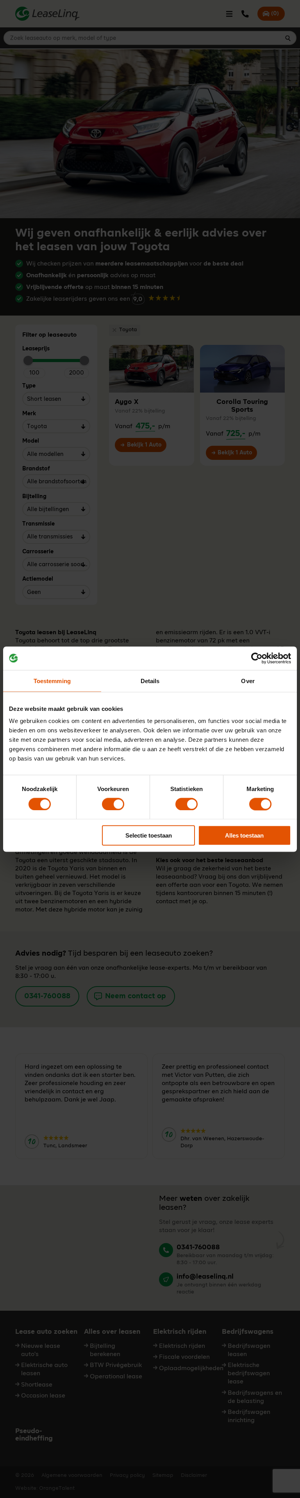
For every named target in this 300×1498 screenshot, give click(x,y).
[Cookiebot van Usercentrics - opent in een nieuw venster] (257, 658)
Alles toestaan (244, 835)
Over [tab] (247, 680)
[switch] (113, 804)
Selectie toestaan (148, 835)
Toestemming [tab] (52, 680)
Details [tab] (150, 680)
